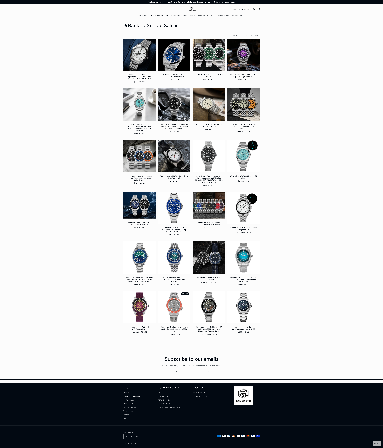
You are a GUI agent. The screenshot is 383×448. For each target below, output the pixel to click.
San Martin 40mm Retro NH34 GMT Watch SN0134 (139, 328)
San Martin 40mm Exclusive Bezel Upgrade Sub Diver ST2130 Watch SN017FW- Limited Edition (174, 126)
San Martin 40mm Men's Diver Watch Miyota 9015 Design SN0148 (174, 279)
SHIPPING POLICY (164, 404)
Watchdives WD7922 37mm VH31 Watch (243, 177)
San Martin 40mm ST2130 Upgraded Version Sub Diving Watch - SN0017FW (174, 230)
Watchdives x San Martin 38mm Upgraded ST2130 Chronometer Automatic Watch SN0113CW (139, 77)
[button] (125, 9)
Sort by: (227, 35)
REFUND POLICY (164, 400)
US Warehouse (128, 400)
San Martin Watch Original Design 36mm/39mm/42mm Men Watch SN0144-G (243, 279)
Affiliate (126, 415)
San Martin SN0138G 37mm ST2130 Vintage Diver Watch (208, 223)
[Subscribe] (208, 371)
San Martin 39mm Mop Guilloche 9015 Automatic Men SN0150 (243, 328)
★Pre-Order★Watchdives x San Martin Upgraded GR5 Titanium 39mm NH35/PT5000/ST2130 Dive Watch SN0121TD (209, 179)
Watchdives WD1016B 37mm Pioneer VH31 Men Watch (174, 76)
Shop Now (127, 393)
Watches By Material (130, 407)
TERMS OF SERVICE (200, 396)
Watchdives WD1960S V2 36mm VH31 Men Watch (209, 125)
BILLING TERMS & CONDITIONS (169, 407)
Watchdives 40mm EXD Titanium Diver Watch (209, 278)
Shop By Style (128, 404)
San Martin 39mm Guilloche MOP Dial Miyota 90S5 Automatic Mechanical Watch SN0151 (209, 329)
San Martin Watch (133, 443)
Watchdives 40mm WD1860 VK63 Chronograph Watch (243, 229)
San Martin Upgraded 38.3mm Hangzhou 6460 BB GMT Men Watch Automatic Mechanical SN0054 (140, 127)
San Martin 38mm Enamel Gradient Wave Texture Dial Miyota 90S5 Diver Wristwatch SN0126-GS (139, 279)
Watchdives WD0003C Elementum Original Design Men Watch (243, 76)
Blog (125, 418)
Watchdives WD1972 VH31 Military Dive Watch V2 (174, 177)
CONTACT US (163, 396)
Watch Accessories (130, 411)
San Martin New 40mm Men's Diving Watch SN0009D (139, 223)
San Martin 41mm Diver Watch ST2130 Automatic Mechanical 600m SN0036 (140, 178)
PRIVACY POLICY (199, 393)
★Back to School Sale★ (131, 396)
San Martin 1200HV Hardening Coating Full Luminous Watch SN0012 (243, 126)
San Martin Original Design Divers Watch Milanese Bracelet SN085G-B (174, 329)
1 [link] (185, 346)
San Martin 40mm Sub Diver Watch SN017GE (209, 76)
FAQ (159, 393)
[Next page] (197, 345)
